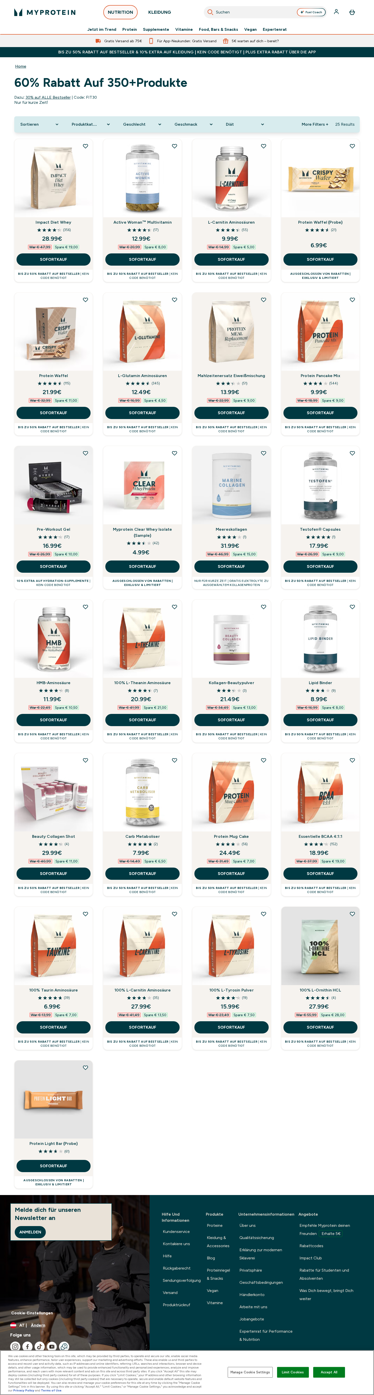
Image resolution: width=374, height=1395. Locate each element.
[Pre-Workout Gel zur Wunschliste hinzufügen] (85, 453)
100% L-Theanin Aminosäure (142, 683)
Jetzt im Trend (101, 29)
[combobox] (265, 12)
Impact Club (310, 1258)
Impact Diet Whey (53, 222)
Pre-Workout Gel (53, 529)
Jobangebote (251, 1319)
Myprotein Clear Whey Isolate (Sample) (142, 532)
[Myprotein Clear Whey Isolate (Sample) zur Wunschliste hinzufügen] (174, 453)
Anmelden (30, 1232)
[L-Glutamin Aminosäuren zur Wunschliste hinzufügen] (174, 300)
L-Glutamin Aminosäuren (142, 375)
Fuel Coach (314, 12)
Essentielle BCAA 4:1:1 (320, 836)
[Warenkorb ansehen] (352, 12)
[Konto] (336, 12)
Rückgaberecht (177, 1268)
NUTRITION (120, 12)
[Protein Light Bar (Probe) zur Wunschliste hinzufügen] (85, 1067)
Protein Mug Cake (231, 836)
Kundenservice (176, 1231)
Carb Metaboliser (142, 836)
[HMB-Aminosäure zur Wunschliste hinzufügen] (85, 607)
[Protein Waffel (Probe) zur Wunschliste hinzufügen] (352, 146)
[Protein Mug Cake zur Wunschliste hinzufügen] (263, 760)
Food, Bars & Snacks (218, 29)
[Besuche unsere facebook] (27, 1347)
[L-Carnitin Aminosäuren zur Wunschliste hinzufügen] (263, 146)
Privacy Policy (23, 1390)
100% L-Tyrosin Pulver (231, 990)
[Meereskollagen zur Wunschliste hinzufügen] (263, 453)
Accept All (329, 1372)
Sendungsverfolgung (182, 1280)
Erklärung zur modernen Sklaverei (260, 1254)
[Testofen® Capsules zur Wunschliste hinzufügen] (352, 453)
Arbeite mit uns (253, 1307)
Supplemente (156, 29)
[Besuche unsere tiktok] (40, 1347)
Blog (211, 1258)
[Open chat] (64, 1347)
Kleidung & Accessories (218, 1241)
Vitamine (184, 29)
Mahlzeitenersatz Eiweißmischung (231, 375)
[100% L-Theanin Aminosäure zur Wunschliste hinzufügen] (174, 607)
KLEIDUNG (159, 12)
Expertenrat (275, 29)
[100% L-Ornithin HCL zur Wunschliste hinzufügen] (352, 914)
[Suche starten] (210, 12)
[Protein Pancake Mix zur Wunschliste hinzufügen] (352, 300)
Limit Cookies (293, 1372)
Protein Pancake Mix (320, 375)
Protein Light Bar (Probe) (54, 1143)
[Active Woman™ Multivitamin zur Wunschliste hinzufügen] (174, 146)
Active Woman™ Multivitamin (142, 222)
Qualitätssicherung (256, 1237)
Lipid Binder (320, 683)
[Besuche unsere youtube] (52, 1347)
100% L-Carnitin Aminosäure (142, 990)
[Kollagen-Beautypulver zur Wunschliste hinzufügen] (263, 607)
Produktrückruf (176, 1305)
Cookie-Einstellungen (32, 1313)
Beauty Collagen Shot (53, 836)
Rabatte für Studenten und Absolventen (324, 1274)
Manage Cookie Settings (250, 1372)
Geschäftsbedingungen (261, 1282)
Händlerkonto (252, 1294)
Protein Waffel (53, 375)
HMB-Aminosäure (53, 683)
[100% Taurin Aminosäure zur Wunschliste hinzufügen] (85, 914)
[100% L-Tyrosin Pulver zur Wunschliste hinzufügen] (263, 914)
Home (20, 66)
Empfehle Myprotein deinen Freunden (324, 1229)
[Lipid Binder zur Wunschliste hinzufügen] (352, 607)
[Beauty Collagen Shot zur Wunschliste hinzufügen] (85, 760)
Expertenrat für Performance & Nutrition (266, 1335)
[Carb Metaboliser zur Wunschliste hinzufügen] (174, 760)
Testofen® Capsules (320, 529)
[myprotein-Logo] (44, 12)
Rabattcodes (311, 1246)
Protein (129, 29)
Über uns (247, 1225)
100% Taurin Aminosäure (53, 990)
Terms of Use (51, 1390)
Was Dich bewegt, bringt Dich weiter (326, 1294)
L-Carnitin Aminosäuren (231, 222)
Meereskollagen (231, 529)
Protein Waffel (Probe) (320, 222)
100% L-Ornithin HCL (320, 990)
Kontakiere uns (176, 1244)
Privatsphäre (250, 1270)
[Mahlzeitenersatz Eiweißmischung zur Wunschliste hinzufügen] (263, 300)
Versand (170, 1292)
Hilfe (167, 1256)
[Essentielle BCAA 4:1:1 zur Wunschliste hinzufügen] (352, 760)
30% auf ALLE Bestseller (48, 97)
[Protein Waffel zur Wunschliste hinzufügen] (85, 300)
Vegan (250, 29)
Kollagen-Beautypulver (231, 683)
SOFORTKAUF (53, 259)
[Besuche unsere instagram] (15, 1347)
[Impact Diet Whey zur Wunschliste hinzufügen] (85, 146)
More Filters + (315, 124)
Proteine (215, 1225)
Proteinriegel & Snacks (218, 1274)
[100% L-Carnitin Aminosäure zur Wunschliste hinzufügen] (174, 914)
